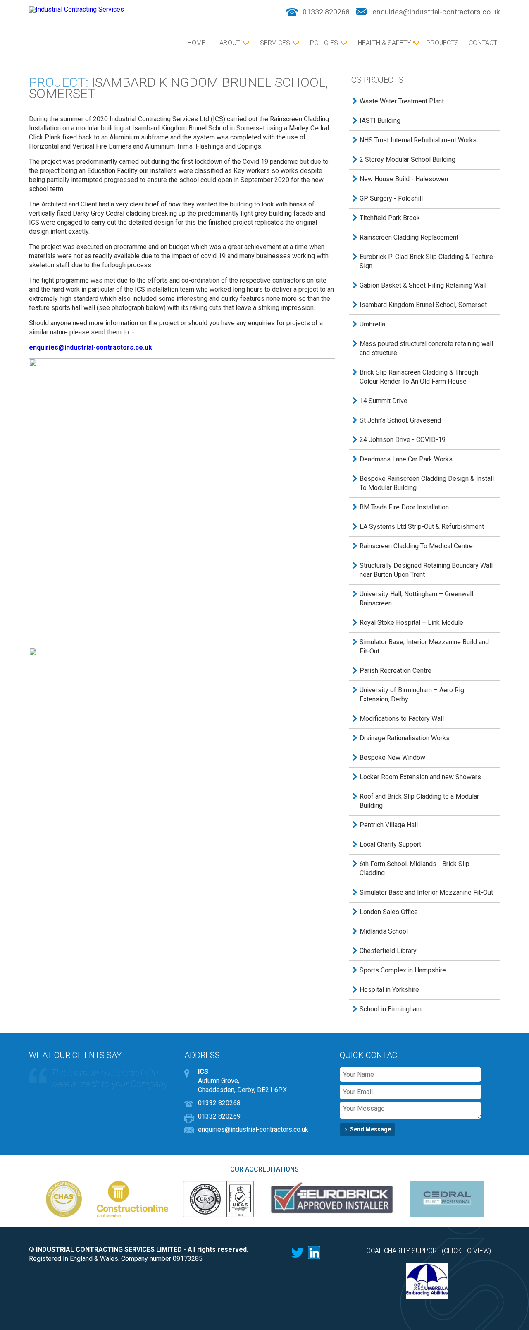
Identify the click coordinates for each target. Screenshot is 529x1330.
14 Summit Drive (383, 401)
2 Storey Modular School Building (407, 159)
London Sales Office (389, 912)
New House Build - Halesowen (404, 179)
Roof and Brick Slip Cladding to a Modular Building (419, 800)
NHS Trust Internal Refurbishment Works (418, 140)
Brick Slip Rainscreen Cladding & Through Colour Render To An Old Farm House (419, 376)
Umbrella (372, 324)
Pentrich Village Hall (389, 825)
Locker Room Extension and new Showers (420, 777)
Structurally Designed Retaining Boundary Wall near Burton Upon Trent (426, 570)
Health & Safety (384, 43)
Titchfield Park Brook (390, 218)
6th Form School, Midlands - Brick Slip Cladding (414, 868)
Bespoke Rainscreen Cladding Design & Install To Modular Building (427, 483)
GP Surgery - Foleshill (391, 198)
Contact (483, 43)
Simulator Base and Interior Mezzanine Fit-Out (426, 892)
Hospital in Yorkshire (389, 990)
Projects (443, 43)
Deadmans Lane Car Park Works (406, 459)
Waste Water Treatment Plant (402, 101)
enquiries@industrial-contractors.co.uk (436, 12)
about (229, 43)
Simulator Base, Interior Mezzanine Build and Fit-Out (424, 646)
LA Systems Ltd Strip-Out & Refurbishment (422, 527)
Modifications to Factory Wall (402, 719)
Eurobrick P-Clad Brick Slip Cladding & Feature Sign (426, 261)
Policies (324, 43)
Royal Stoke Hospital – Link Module (411, 623)
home (196, 43)
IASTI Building (380, 121)
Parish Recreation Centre (395, 671)
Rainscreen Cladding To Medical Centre (416, 546)
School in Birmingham (391, 1009)
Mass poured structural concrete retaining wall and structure (426, 348)
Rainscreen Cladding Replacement (409, 237)
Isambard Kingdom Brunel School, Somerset (423, 305)
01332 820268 (326, 12)
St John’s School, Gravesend (400, 420)
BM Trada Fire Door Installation (404, 507)
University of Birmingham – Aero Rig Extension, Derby (412, 694)
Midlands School (384, 931)
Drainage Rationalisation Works (405, 738)
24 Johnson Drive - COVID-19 (403, 440)
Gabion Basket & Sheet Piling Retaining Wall (423, 285)
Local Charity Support (390, 844)
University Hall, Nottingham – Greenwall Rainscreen (416, 598)
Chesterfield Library (388, 951)
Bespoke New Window (392, 757)
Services (275, 43)
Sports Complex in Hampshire (403, 970)
